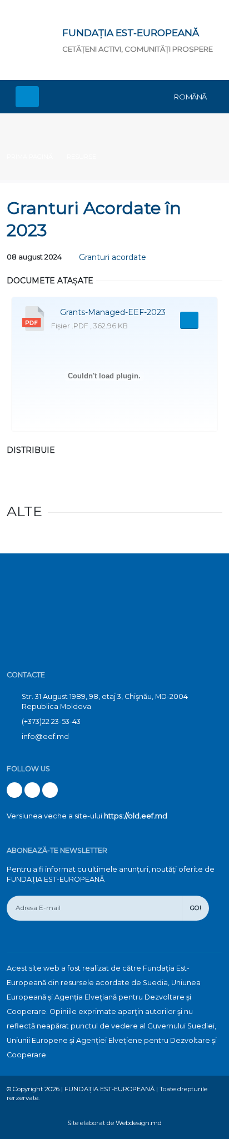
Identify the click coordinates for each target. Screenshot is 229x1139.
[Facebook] (14, 790)
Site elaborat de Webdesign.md (114, 1123)
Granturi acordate (112, 257)
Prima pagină (30, 157)
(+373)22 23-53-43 (51, 721)
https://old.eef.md (135, 816)
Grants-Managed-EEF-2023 (113, 312)
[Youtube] (32, 790)
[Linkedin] (50, 790)
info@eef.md (45, 736)
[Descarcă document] (189, 320)
